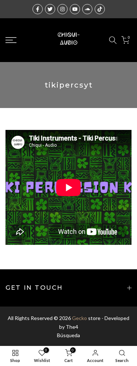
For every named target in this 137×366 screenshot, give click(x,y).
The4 (72, 327)
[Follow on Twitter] (50, 9)
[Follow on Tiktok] (100, 9)
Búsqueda (68, 335)
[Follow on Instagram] (62, 9)
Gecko (79, 318)
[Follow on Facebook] (38, 9)
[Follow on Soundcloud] (87, 9)
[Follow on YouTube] (75, 9)
